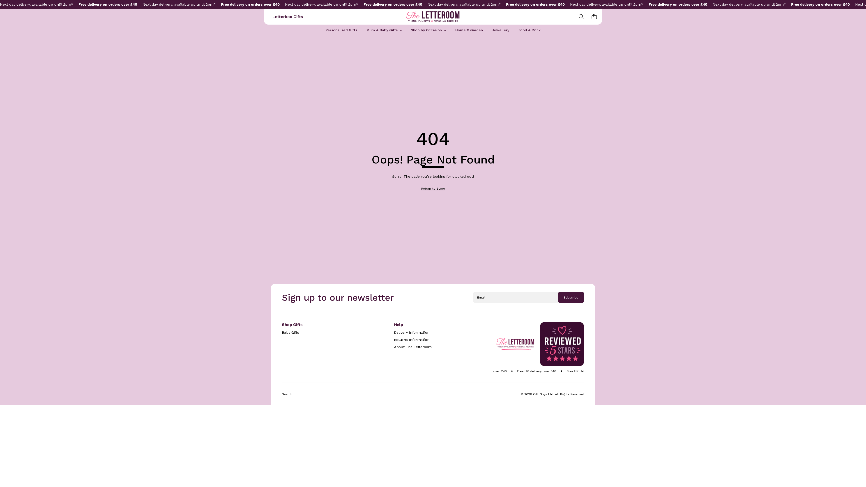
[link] (433, 188)
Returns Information (411, 340)
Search (287, 394)
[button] (581, 17)
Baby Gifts (290, 332)
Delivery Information (411, 332)
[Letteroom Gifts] (433, 17)
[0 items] (594, 17)
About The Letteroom (413, 347)
